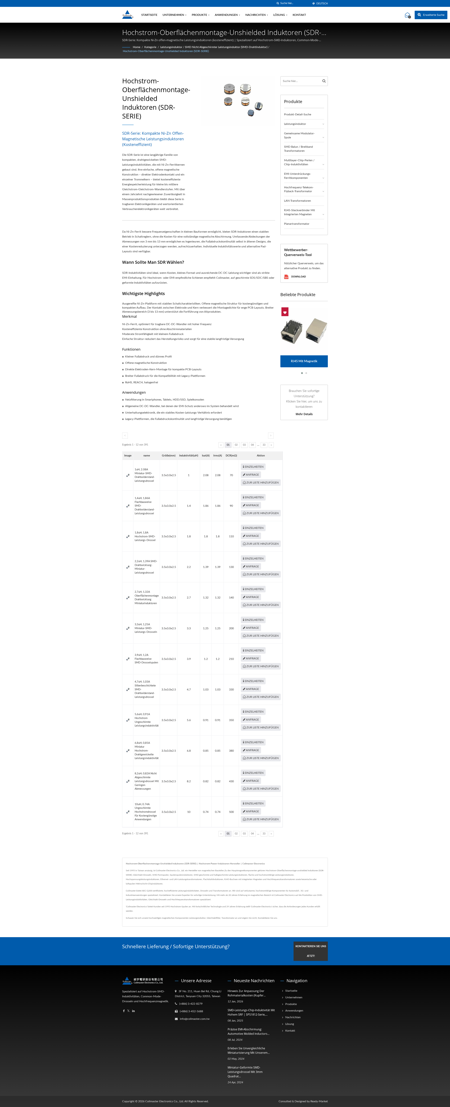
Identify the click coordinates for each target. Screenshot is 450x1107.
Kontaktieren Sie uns (267, 918)
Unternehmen (174, 15)
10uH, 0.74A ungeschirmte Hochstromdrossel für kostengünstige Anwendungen (146, 812)
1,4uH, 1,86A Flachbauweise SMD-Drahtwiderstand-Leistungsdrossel (145, 506)
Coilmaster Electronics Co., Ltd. (164, 1101)
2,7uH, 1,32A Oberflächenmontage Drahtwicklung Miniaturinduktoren (147, 598)
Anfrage (252, 474)
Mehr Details (304, 414)
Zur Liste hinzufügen (262, 482)
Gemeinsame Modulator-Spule (299, 135)
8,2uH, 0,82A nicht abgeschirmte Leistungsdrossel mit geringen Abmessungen (147, 781)
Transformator (227, 918)
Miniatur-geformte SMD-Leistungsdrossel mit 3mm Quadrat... (245, 1072)
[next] (271, 436)
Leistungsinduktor (171, 47)
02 (236, 445)
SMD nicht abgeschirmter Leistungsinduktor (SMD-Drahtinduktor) (226, 47)
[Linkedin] (133, 1011)
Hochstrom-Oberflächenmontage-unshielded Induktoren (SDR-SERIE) (166, 51)
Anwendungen (226, 15)
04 (252, 445)
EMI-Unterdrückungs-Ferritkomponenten (297, 175)
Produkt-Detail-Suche (297, 114)
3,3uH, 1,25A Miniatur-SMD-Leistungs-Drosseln (146, 628)
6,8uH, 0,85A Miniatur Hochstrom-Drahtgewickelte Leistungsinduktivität (147, 751)
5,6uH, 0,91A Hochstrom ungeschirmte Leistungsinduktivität (147, 720)
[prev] (125, 436)
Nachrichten (255, 15)
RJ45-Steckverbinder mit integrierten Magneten (299, 212)
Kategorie (150, 47)
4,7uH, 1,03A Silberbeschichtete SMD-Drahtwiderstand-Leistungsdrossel (145, 689)
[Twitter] (128, 1011)
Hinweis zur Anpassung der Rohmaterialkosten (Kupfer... (247, 993)
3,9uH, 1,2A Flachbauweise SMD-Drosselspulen (146, 659)
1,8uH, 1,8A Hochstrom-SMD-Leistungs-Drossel (145, 536)
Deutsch (322, 3)
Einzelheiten (253, 466)
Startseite (149, 15)
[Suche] (277, 3)
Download (298, 276)
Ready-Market (319, 1101)
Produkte (200, 15)
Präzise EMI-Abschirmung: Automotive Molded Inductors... (248, 1031)
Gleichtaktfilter (213, 918)
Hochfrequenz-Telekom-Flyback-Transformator (299, 189)
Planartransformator (296, 223)
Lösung (279, 15)
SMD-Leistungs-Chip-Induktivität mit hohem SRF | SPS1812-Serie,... (251, 1012)
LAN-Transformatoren (297, 200)
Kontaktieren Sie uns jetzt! (310, 951)
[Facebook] (124, 1011)
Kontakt (299, 15)
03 (244, 445)
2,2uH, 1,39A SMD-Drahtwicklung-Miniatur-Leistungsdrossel (146, 567)
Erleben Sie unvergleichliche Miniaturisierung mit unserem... (249, 1050)
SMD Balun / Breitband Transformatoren (298, 148)
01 (228, 445)
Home (136, 47)
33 (264, 445)
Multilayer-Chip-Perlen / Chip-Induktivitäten (299, 162)
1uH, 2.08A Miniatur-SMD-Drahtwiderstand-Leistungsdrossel (145, 475)
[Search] (324, 81)
